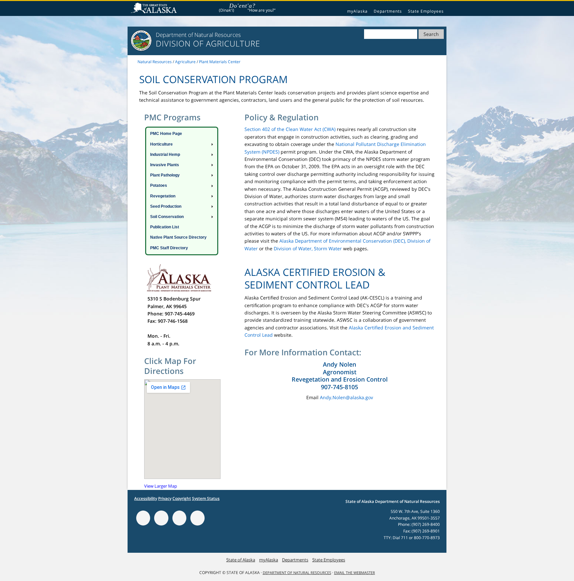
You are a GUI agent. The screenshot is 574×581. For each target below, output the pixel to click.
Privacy (164, 498)
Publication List (164, 227)
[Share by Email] (197, 518)
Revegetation (162, 196)
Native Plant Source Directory (178, 237)
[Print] (143, 518)
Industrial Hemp (165, 154)
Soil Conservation (167, 216)
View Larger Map (160, 486)
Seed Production (165, 206)
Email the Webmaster (354, 572)
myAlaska (357, 11)
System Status (206, 498)
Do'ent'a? (242, 5)
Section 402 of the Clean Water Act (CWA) (289, 129)
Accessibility (145, 498)
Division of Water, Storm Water (308, 248)
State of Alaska (155, 9)
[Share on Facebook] (161, 518)
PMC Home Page (166, 133)
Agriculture (185, 61)
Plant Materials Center (219, 61)
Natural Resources (155, 61)
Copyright (181, 498)
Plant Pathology (165, 175)
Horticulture (161, 144)
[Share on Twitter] (179, 518)
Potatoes (158, 185)
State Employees (426, 11)
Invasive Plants (164, 165)
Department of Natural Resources (297, 572)
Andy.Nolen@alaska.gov (346, 397)
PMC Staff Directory (169, 248)
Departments (388, 11)
